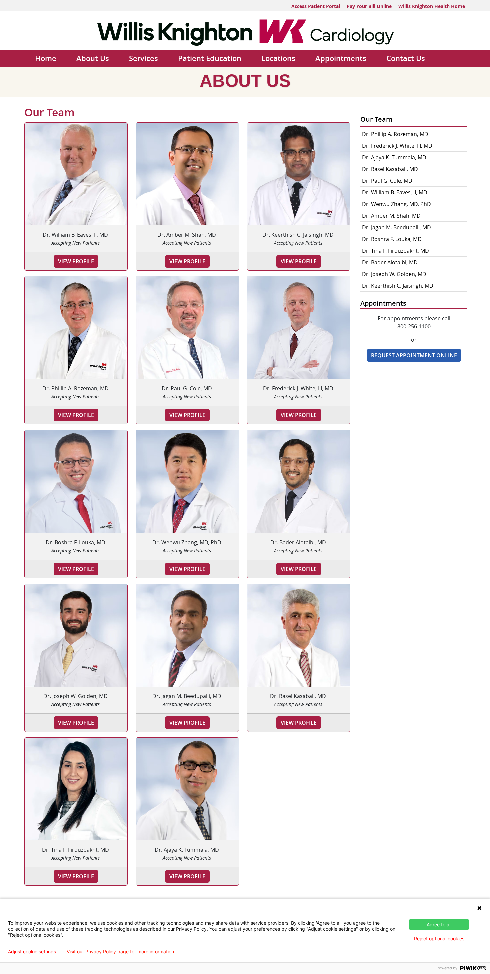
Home (45, 58)
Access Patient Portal (315, 6)
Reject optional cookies (439, 938)
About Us (92, 58)
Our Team (376, 119)
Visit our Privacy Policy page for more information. (121, 951)
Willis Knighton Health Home (431, 6)
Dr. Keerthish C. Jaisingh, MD (397, 285)
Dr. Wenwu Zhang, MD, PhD (396, 204)
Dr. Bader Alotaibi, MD (390, 262)
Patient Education (209, 58)
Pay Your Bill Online (369, 6)
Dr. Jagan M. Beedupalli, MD (396, 227)
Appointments (340, 58)
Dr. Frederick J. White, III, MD (397, 145)
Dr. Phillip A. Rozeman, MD (395, 134)
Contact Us (405, 58)
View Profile (76, 261)
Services (143, 58)
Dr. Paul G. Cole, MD (387, 180)
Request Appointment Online (414, 355)
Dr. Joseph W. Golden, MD (394, 274)
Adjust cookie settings (32, 951)
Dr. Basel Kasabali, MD (390, 169)
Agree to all (439, 924)
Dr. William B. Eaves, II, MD (394, 192)
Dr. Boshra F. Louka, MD (392, 239)
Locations (278, 58)
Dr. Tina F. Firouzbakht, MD (395, 250)
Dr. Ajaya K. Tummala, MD (394, 157)
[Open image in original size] (245, 32)
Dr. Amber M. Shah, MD (391, 215)
